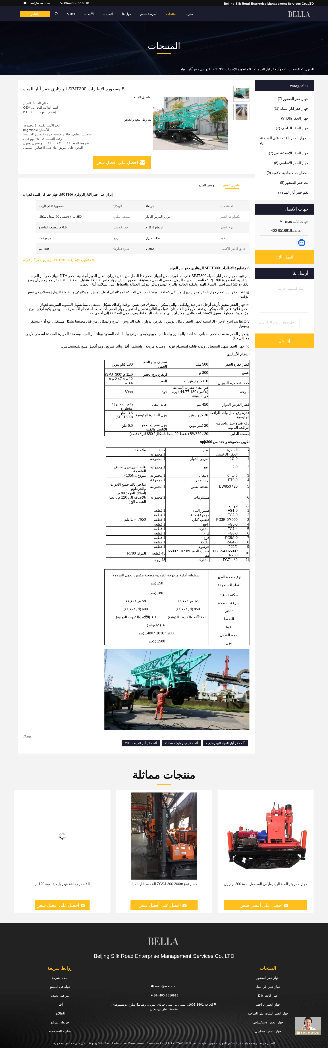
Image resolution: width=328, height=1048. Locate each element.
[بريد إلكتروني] (302, 243)
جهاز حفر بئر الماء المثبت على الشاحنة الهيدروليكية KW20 (61, 884)
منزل (189, 14)
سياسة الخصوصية (60, 1031)
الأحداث (89, 14)
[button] (306, 847)
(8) (283, 140)
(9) (294, 118)
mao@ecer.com (39, 3)
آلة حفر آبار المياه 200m (141, 743)
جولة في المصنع (60, 986)
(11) (291, 108)
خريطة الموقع (60, 1022)
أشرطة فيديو (148, 14)
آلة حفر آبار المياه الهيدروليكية (225, 743)
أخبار (60, 1004)
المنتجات (171, 14)
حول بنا (126, 14)
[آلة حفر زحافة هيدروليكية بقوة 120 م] (163, 836)
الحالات (60, 1013)
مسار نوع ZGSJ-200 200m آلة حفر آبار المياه (265, 884)
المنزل (309, 69)
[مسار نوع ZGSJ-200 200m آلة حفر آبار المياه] (265, 836)
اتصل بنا (108, 14)
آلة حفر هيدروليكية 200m (181, 743)
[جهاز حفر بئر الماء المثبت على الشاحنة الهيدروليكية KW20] (62, 836)
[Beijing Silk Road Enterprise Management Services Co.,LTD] (300, 13)
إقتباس (34, 14)
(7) (293, 99)
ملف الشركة (60, 978)
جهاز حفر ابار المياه (270, 69)
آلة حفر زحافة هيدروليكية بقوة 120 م (163, 884)
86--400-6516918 (76, 3)
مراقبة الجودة (60, 995)
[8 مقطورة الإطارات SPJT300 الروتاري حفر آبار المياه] (190, 123)
